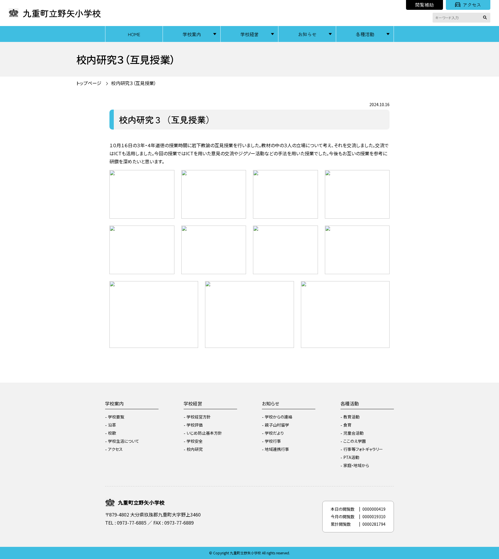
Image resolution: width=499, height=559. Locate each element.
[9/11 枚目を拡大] (190, 289)
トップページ (88, 83)
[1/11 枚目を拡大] (167, 177)
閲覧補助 (424, 4)
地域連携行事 (277, 449)
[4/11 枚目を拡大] (382, 177)
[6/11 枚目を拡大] (238, 233)
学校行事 (273, 441)
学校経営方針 (199, 417)
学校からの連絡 (278, 417)
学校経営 (249, 34)
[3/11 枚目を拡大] (310, 177)
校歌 (112, 433)
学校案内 (192, 34)
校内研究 (195, 449)
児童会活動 (353, 433)
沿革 (112, 425)
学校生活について (123, 441)
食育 (347, 425)
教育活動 (351, 417)
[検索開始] (486, 18)
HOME (134, 34)
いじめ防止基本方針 (204, 433)
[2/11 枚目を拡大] (238, 177)
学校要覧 (116, 417)
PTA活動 (351, 457)
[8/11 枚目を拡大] (382, 233)
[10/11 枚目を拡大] (286, 289)
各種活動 (365, 34)
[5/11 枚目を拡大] (167, 233)
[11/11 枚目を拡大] (382, 289)
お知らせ (307, 34)
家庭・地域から (356, 465)
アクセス (472, 4)
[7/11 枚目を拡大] (310, 233)
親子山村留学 (277, 425)
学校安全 (195, 441)
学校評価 (195, 425)
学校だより (274, 433)
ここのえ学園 (354, 441)
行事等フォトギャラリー (363, 449)
